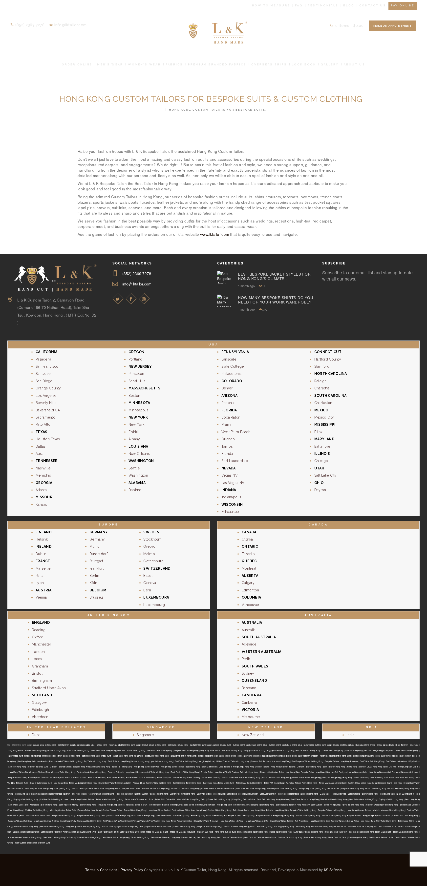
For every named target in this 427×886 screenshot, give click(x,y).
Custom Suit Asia (205, 831)
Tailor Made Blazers (160, 837)
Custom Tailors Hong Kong (309, 766)
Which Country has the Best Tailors (203, 777)
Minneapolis (138, 410)
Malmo (149, 554)
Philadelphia (231, 374)
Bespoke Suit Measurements (26, 831)
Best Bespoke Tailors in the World (43, 777)
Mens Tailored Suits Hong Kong (276, 777)
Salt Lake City (325, 475)
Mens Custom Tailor (337, 837)
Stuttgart (96, 561)
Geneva (149, 583)
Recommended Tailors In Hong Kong (24, 837)
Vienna (41, 597)
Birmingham (42, 681)
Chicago (321, 461)
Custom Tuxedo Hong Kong (290, 837)
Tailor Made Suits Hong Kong (249, 783)
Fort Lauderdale (234, 461)
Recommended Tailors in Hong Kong (65, 761)
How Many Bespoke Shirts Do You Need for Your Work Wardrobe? (275, 299)
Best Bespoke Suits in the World (140, 777)
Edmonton (250, 590)
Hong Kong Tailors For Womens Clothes (26, 772)
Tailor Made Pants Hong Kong (246, 810)
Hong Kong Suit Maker (408, 766)
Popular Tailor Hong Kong (212, 772)
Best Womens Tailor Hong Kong (60, 772)
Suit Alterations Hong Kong (307, 821)
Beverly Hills (46, 403)
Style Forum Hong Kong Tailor (130, 826)
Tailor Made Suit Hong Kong (405, 831)
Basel (147, 576)
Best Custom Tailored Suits (381, 837)
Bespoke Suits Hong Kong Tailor (91, 815)
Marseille (43, 568)
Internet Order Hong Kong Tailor (191, 799)
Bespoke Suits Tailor (131, 788)
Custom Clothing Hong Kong (182, 793)
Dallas (41, 446)
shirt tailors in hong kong (69, 755)
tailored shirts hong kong (344, 745)
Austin (41, 454)
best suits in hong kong (178, 745)
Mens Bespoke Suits (358, 772)
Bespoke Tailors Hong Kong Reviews (341, 761)
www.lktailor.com (214, 234)
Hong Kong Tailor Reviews (206, 821)
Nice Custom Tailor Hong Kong (306, 777)
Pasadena (43, 359)
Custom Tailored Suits (38, 766)
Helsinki (42, 539)
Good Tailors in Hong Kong (231, 766)
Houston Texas (48, 439)
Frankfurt (96, 568)
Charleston (323, 403)
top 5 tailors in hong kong (249, 755)
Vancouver (250, 605)
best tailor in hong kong (68, 745)
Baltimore (322, 446)
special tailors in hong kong (274, 755)
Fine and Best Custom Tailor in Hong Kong (152, 783)
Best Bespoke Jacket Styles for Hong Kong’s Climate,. (274, 276)
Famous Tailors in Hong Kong (121, 772)
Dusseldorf (98, 554)
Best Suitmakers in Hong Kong (363, 799)
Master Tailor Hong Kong (118, 815)
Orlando (228, 439)
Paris (39, 576)
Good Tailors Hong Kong (261, 826)
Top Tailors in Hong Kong (95, 761)
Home (158, 109)
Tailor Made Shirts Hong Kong (109, 799)
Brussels (96, 597)
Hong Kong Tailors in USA (359, 766)
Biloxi (318, 432)
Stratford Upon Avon (49, 688)
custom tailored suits (222, 745)
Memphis (43, 475)
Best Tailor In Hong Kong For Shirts (59, 837)
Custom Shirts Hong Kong (219, 810)
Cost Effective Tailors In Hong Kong (341, 831)
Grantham (40, 666)
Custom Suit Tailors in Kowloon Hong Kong (270, 761)
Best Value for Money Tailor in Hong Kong (77, 804)
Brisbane (249, 688)
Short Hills (137, 381)
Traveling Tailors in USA (136, 804)
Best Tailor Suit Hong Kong (372, 761)
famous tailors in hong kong (154, 745)
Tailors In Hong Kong (139, 837)
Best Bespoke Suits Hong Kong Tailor (42, 788)
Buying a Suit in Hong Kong (26, 799)
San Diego (44, 381)
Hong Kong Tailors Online (243, 799)
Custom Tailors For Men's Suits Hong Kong (240, 777)
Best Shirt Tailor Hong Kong (103, 750)
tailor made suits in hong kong (317, 745)
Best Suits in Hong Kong (119, 761)
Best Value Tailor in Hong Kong (211, 793)
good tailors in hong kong (283, 750)
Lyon (40, 583)
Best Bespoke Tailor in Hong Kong (282, 788)
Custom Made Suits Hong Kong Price (103, 788)
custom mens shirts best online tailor (285, 745)
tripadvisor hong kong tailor (157, 755)
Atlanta (41, 490)
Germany (97, 539)
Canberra (249, 703)
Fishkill (134, 432)
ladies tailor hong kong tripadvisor (128, 755)
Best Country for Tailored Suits (171, 777)
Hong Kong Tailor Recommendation (115, 783)
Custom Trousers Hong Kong (236, 826)
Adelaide (249, 644)
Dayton (320, 490)
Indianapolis (231, 497)
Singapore (145, 735)
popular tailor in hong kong (44, 745)
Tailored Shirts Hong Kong (88, 837)
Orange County (48, 388)
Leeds (37, 659)
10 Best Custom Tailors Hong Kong (324, 804)
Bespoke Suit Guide (17, 777)
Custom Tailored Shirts (60, 766)
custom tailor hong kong (332, 750)
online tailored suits (386, 745)
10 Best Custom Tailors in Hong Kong (232, 761)
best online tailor (260, 745)
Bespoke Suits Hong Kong (63, 815)
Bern (147, 590)
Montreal (249, 568)
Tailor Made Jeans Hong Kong (332, 783)
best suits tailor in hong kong (159, 750)
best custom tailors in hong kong (403, 750)
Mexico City (324, 417)
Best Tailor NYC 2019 (108, 831)
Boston (134, 396)
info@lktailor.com (137, 283)
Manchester (41, 644)
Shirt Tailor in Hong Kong (77, 750)
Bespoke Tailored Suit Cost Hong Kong (25, 821)
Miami (226, 424)
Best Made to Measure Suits (73, 777)
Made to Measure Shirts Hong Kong (389, 810)
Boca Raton (230, 417)
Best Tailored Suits (96, 777)
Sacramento (45, 417)
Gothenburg (153, 561)
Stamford (321, 366)
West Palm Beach (235, 432)
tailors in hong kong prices (376, 750)
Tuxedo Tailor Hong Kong (89, 810)
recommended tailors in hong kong (124, 745)
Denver (227, 388)
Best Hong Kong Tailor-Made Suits (201, 766)
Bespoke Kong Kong (81, 766)
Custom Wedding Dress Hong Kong (382, 804)
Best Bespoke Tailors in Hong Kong (307, 761)
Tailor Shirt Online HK (165, 799)
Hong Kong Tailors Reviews (146, 766)
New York (136, 424)
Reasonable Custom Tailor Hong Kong (277, 772)
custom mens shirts (242, 745)
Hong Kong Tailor (307, 788)
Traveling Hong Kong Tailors (111, 804)
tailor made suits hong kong (20, 755)
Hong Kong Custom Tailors (257, 766)
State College (232, 366)
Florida (227, 454)
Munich (95, 546)
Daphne (134, 490)
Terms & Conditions (101, 869)
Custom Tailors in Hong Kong (155, 793)
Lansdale (228, 359)
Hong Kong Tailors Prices (172, 766)
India (350, 735)
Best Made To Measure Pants (154, 831)
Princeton (136, 374)
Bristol (37, 673)
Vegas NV (229, 475)
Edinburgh (40, 710)
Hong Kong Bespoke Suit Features (384, 772)
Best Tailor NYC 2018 (130, 831)
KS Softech (333, 869)
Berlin (94, 576)
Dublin (41, 554)
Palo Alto (43, 424)
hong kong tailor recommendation (303, 755)
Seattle (134, 468)
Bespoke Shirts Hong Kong (52, 826)
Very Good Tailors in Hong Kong (185, 788)
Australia (249, 630)
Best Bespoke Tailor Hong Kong (310, 772)
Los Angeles (46, 396)
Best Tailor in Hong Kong (407, 745)
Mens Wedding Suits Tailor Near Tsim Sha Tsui (391, 777)
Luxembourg (154, 605)
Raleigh (320, 381)
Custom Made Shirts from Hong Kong (189, 810)
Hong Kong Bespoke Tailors (348, 815)
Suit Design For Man (357, 837)
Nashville (43, 468)
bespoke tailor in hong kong (186, 750)
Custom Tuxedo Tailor (112, 810)
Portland (135, 359)
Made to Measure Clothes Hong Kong (172, 815)
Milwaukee (230, 512)
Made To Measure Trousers (182, 831)
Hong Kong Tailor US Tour (384, 766)
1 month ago (246, 286)
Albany (134, 439)
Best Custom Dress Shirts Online (35, 815)
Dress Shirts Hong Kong (135, 810)
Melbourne (251, 717)
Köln (93, 583)
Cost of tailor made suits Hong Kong (46, 783)
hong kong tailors (15, 750)
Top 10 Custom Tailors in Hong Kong (241, 772)
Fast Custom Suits (23, 842)
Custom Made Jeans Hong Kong (362, 783)
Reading (38, 630)
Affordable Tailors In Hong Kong (308, 831)
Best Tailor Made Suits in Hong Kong (80, 783)
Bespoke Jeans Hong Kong (390, 783)
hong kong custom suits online (228, 831)
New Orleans (139, 454)
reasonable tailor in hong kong (93, 745)
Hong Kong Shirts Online (159, 810)
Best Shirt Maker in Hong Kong (131, 750)
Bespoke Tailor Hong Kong (262, 804)
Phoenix (228, 403)
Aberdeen (40, 717)
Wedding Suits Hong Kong (36, 810)
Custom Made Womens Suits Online (217, 788)
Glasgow (39, 703)
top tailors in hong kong (200, 745)
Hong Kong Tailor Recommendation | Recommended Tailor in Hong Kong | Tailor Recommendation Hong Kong (64, 793)
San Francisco (47, 366)
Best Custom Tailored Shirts (230, 837)
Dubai (36, 735)
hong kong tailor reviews (364, 755)
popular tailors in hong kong (183, 755)
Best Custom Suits (41, 842)
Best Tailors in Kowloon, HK (398, 761)
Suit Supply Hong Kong (284, 826)
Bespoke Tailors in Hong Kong (331, 810)
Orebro (149, 546)
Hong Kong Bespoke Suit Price (376, 815)
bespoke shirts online (365, 745)
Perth (246, 659)
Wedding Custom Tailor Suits (63, 810)
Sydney (248, 673)
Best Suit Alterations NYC (84, 831)
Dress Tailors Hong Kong (219, 799)
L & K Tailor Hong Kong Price (333, 793)
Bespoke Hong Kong (331, 777)
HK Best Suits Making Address (54, 799)
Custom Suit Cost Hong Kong (405, 815)
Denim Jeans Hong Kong (184, 826)
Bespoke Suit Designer (336, 772)
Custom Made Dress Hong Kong (91, 772)
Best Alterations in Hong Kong (273, 793)
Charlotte (322, 388)
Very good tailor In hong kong (257, 750)
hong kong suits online (210, 750)
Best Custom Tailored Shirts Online (260, 837)
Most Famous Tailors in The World (143, 821)
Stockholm (152, 539)
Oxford (37, 637)
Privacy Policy (132, 869)
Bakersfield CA (48, 410)
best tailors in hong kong (225, 755)
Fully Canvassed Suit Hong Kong (86, 821)
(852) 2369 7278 (136, 273)
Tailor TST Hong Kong (122, 766)
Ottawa (247, 539)
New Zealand (253, 735)
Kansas (41, 504)
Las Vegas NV (232, 483)
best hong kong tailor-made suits (96, 755)
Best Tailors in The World (114, 821)
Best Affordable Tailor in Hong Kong (41, 804)
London (38, 652)
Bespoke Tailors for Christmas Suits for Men (349, 826)
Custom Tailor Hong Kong (358, 821)
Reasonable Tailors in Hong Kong (303, 793)
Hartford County (327, 359)
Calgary (248, 583)
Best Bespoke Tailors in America (56, 831)
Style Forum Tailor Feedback (158, 826)
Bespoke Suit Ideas (409, 772)
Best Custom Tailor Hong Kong (185, 772)
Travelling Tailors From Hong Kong (301, 783)
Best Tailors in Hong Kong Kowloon (242, 793)
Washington (138, 475)
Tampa (227, 446)
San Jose (43, 374)
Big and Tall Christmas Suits (383, 826)
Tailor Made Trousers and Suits (139, 799)
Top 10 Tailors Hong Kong (353, 804)
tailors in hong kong (56, 750)
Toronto (248, 554)
